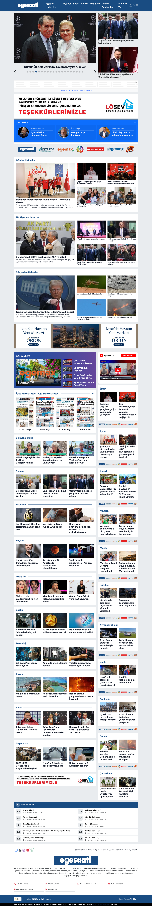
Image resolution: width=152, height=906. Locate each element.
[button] (15, 72)
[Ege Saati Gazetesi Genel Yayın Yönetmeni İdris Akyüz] (67, 384)
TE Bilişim (134, 899)
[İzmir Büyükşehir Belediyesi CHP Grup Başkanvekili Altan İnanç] (67, 376)
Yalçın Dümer (77, 128)
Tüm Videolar (128, 355)
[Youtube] (28, 850)
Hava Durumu (22, 884)
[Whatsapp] (32, 850)
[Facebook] (16, 850)
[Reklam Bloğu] (76, 106)
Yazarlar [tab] (23, 122)
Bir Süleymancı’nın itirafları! (122, 133)
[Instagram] (24, 850)
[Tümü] (93, 393)
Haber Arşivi (53, 889)
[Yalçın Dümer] (63, 132)
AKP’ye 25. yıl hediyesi (38, 133)
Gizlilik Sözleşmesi (101, 904)
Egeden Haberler (51, 5)
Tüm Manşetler (117, 884)
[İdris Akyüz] (23, 132)
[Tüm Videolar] (93, 356)
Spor (76, 3)
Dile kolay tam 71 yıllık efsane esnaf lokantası (81, 133)
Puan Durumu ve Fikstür (89, 884)
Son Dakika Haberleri (24, 889)
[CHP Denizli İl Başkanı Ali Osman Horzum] (67, 362)
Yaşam (84, 3)
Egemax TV (122, 5)
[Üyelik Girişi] (131, 5)
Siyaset (67, 3)
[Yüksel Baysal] (104, 132)
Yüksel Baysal (118, 128)
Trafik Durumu (53, 884)
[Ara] (134, 5)
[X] (20, 850)
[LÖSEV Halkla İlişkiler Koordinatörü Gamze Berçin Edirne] (67, 369)
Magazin (95, 3)
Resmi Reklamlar (107, 5)
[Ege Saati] (28, 5)
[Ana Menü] (137, 5)
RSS (18, 899)
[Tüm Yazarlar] (135, 122)
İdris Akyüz (36, 128)
